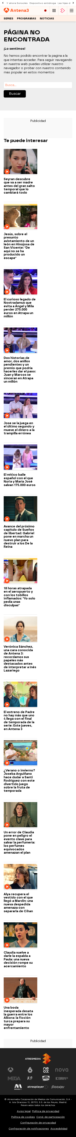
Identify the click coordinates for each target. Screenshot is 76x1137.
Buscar (15, 94)
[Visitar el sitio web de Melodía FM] (18, 1087)
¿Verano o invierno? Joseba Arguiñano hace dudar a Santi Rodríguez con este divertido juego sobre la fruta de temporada (19, 780)
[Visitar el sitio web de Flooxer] (57, 1087)
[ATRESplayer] (62, 10)
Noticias (47, 18)
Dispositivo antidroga (43, 3)
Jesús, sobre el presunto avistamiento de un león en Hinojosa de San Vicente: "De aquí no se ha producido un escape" (19, 246)
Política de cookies (23, 1117)
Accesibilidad (58, 1128)
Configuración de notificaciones (29, 1128)
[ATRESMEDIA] (38, 1059)
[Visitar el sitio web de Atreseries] (30, 1078)
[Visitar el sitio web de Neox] (45, 1070)
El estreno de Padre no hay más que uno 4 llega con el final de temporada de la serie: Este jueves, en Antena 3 (19, 720)
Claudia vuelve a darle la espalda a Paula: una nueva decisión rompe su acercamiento (18, 959)
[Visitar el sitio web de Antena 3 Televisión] (14, 1070)
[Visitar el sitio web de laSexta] (30, 1070)
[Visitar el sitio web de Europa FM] (61, 1078)
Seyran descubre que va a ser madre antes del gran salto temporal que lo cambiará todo (19, 186)
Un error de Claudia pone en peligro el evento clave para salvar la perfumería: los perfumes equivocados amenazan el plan (19, 842)
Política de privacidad (45, 1111)
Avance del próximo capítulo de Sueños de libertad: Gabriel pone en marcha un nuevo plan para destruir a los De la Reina (19, 536)
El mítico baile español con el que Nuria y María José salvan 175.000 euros (19, 480)
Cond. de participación (50, 1117)
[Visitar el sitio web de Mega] (14, 1078)
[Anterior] (3, 3)
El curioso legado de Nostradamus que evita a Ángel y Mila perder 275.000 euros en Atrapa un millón (20, 308)
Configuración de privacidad (38, 1122)
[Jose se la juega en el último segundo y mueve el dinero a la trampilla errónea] (20, 406)
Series (8, 18)
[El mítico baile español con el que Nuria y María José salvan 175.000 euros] (20, 457)
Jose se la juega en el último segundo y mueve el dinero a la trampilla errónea (19, 428)
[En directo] (45, 10)
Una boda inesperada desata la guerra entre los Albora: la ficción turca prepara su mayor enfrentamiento (18, 1018)
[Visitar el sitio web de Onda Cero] (45, 1078)
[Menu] (71, 10)
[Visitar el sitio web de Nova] (61, 1070)
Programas (26, 18)
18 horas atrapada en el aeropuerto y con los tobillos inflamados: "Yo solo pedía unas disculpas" (19, 597)
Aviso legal (24, 1111)
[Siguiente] (73, 3)
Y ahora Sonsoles (17, 3)
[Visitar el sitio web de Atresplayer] (38, 1087)
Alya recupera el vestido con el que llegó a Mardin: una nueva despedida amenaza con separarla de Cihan (18, 903)
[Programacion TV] (54, 10)
